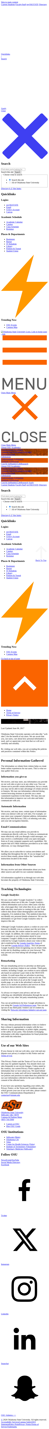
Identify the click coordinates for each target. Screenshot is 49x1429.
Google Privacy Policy (20, 945)
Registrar (10, 229)
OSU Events (11, 325)
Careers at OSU (12, 1124)
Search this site (7, 172)
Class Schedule (12, 227)
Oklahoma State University (12, 1112)
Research (24, 464)
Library (9, 246)
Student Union (12, 251)
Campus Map (11, 327)
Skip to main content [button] (9, 2)
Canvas (9, 212)
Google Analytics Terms (30, 943)
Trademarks (12, 1427)
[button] (24, 56)
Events (8, 1160)
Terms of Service (13, 713)
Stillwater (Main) (13, 1137)
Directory (43, 4)
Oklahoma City (12, 1139)
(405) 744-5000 (7, 1119)
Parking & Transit (13, 249)
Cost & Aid (5, 464)
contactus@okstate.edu (10, 1095)
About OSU (6, 447)
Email (8, 207)
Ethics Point (14, 1424)
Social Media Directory (10, 1162)
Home (8, 710)
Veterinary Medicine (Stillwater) (19, 1149)
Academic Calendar (14, 222)
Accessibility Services (10, 1422)
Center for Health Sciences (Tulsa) (20, 1144)
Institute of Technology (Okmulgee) (21, 1147)
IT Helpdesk (11, 244)
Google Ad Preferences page (24, 1005)
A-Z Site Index (15, 188)
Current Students (8, 4)
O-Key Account (12, 210)
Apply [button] (31, 483)
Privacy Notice (12, 715)
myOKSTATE (33, 4)
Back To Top (41, 560)
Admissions (6, 457)
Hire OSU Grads (13, 1126)
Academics (16, 447)
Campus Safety (25, 1422)
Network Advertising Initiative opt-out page (29, 1010)
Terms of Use (6, 1056)
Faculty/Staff (20, 4)
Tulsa (8, 1142)
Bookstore (10, 239)
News (3, 1160)
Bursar (9, 241)
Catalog (9, 224)
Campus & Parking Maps (11, 1117)
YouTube (15, 1160)
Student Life (15, 464)
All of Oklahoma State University (25, 182)
